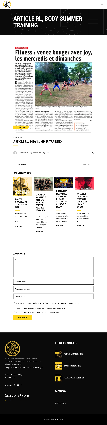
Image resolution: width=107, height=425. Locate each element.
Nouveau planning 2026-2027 (74, 378)
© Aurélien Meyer (58, 419)
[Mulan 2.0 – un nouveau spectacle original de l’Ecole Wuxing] (84, 183)
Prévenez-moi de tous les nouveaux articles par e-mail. (38, 312)
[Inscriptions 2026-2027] (58, 366)
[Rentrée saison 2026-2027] (58, 354)
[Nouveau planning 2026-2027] (58, 377)
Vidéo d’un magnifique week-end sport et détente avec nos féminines (41, 203)
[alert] (28, 400)
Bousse (19, 127)
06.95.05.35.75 (10, 378)
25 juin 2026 (67, 363)
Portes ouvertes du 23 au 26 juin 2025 (21, 203)
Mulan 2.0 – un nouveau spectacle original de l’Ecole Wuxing (82, 200)
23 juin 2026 (67, 375)
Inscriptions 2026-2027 (72, 366)
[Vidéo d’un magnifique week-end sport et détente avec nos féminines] (43, 184)
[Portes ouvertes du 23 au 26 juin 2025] (22, 186)
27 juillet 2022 (17, 137)
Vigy (23, 127)
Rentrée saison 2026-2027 (73, 354)
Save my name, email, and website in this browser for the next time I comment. (47, 303)
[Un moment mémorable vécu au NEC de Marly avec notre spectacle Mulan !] (63, 182)
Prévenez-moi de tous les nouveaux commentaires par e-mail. (41, 309)
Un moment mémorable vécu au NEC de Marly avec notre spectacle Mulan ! (61, 199)
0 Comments (37, 153)
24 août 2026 (68, 351)
